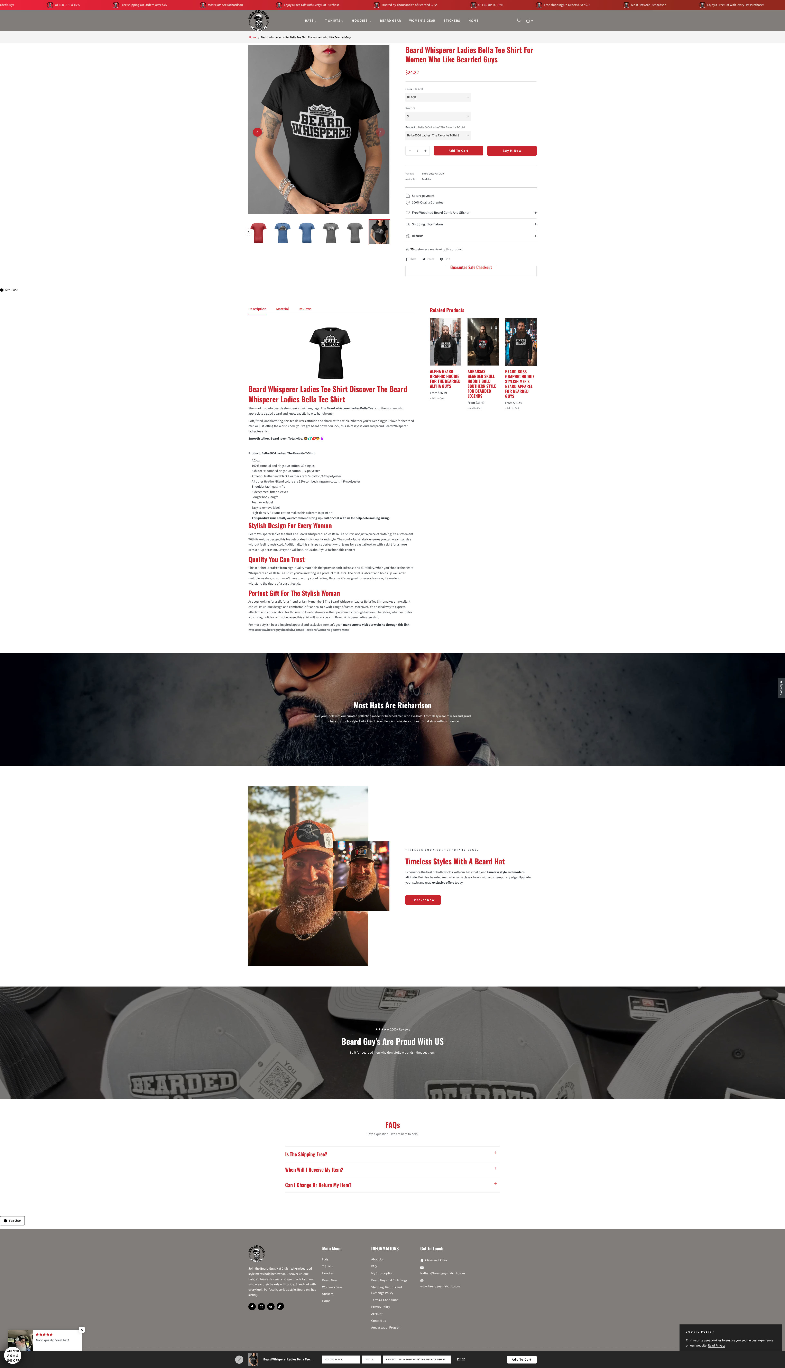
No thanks (392, 760)
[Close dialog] (467, 605)
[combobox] (326, 706)
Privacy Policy (428, 748)
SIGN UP (392, 721)
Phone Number (330, 698)
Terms (446, 748)
